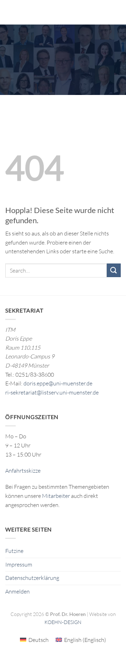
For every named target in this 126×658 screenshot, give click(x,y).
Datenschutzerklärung (32, 577)
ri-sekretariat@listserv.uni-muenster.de (52, 392)
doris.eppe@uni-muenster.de (57, 383)
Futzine (14, 550)
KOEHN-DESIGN (63, 622)
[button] (9, 12)
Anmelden (17, 591)
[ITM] (67, 12)
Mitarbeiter (56, 495)
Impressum (18, 564)
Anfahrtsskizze (23, 470)
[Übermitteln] (114, 270)
